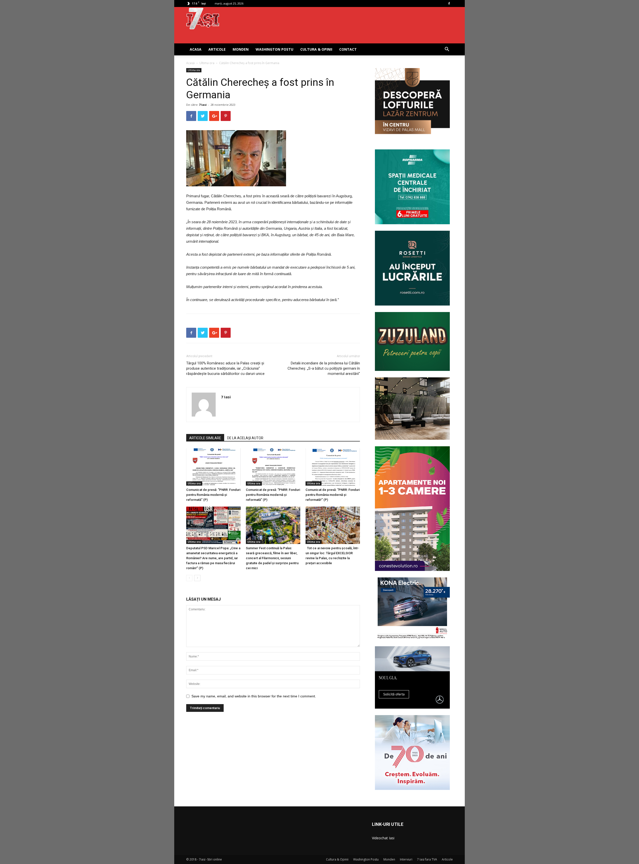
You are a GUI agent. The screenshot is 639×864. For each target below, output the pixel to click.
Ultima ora (206, 63)
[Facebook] (449, 3)
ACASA (195, 49)
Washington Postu (274, 49)
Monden (241, 49)
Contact (348, 49)
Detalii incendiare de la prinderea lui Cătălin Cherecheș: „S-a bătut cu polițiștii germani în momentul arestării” (324, 368)
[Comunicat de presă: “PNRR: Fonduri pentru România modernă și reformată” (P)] (213, 467)
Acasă (190, 63)
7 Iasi (203, 105)
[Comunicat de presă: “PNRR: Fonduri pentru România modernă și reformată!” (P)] (333, 467)
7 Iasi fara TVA (427, 859)
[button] (447, 49)
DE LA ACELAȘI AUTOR (245, 438)
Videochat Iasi (383, 838)
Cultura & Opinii (316, 49)
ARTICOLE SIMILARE (205, 438)
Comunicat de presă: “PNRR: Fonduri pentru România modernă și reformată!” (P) (333, 495)
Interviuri (406, 859)
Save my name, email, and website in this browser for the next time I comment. (253, 696)
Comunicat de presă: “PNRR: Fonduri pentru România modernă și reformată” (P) (213, 495)
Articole (217, 49)
